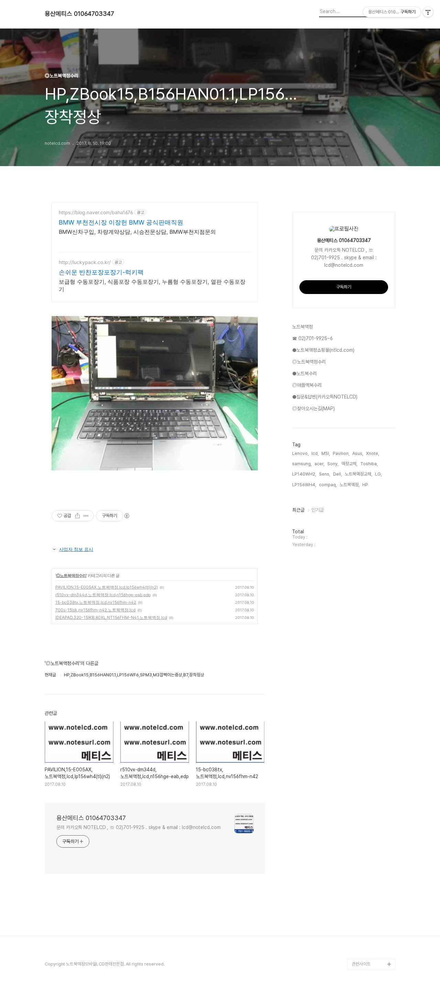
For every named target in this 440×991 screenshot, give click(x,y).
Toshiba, (369, 463)
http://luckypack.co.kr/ (85, 262)
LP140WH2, (304, 474)
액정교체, (349, 463)
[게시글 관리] (86, 516)
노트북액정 (302, 326)
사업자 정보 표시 (76, 549)
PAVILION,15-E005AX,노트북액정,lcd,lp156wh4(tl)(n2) (106, 587)
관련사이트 (361, 964)
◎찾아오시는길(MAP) (313, 408)
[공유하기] (77, 516)
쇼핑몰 (357, 953)
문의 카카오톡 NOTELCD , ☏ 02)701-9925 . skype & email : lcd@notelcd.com (138, 827)
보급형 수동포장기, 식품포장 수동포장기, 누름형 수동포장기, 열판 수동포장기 (152, 285)
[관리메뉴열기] (428, 12)
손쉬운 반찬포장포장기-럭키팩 (101, 272)
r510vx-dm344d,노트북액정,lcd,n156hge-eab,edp (103, 594)
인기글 (317, 510)
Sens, (324, 474)
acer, (319, 463)
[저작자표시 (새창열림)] (126, 516)
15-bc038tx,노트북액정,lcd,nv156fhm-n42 (95, 602)
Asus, (357, 453)
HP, (365, 484)
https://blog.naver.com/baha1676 (96, 212)
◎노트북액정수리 (71, 575)
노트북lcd (361, 942)
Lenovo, (300, 453)
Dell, (337, 474)
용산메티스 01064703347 (79, 13)
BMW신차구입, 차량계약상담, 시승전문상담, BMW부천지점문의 (137, 231)
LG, (378, 474)
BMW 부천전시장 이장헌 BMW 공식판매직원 (121, 222)
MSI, (325, 453)
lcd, (315, 453)
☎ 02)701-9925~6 (312, 338)
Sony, (333, 463)
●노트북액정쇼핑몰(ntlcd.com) (323, 350)
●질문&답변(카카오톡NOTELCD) (325, 397)
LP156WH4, (304, 484)
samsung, (302, 463)
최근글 (298, 510)
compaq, (328, 484)
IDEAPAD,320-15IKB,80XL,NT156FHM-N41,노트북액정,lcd (111, 617)
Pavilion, (341, 453)
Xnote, (372, 453)
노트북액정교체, (358, 474)
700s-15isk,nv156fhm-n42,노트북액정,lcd (95, 609)
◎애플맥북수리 (307, 385)
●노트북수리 (304, 373)
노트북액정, (350, 484)
